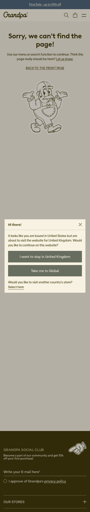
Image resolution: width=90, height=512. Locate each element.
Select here (16, 287)
